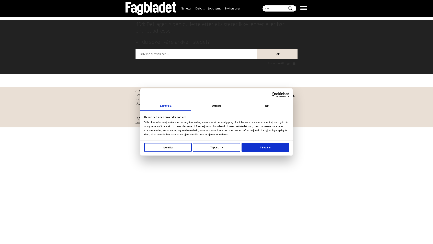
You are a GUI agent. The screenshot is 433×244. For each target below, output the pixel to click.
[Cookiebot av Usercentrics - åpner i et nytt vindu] (274, 94)
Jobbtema (214, 8)
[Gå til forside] (151, 8)
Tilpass (214, 147)
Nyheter (186, 8)
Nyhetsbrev (232, 8)
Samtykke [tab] (166, 105)
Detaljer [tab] (216, 105)
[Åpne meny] (303, 8)
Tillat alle (265, 147)
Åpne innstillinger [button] (280, 63)
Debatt (199, 8)
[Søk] (290, 8)
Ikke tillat (168, 147)
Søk (277, 54)
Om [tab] (267, 105)
